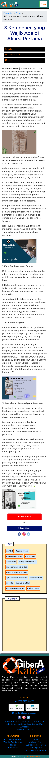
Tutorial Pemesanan (13, 739)
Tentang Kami (35, 748)
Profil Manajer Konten (36, 750)
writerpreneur (33, 588)
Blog (18, 13)
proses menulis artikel (16, 588)
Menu (43, 4)
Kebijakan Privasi (35, 742)
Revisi (13, 745)
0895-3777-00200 (26, 701)
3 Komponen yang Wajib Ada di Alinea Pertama (23, 18)
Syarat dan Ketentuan (36, 745)
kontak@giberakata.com (26, 713)
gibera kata (31, 556)
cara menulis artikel (15, 556)
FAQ (36, 739)
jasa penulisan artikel (28, 562)
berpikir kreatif (22, 551)
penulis (10, 583)
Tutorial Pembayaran (12, 742)
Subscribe (26, 517)
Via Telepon (32, 708)
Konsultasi (13, 748)
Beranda (7, 13)
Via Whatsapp (16, 708)
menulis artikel (36, 578)
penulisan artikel (23, 583)
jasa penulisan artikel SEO (17, 567)
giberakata (12, 562)
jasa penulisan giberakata (17, 578)
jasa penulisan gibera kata (17, 572)
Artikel (10, 551)
